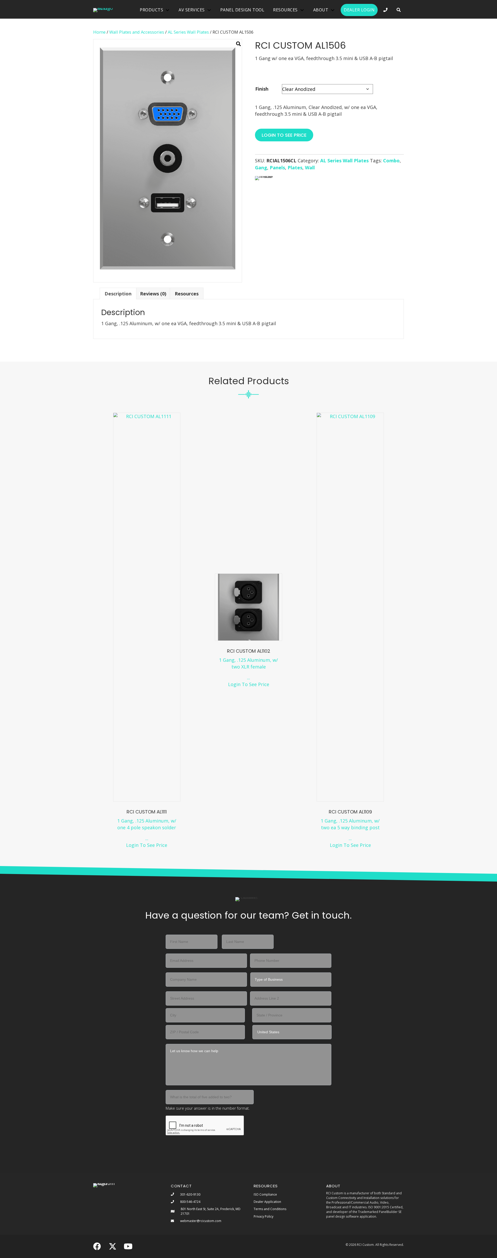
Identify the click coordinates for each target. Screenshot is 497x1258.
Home (99, 32)
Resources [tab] (187, 293)
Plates (295, 167)
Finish (261, 89)
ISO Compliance (265, 1194)
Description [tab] (118, 293)
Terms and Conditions (270, 1209)
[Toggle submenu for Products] (167, 10)
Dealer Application (267, 1201)
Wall (310, 167)
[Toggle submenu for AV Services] (209, 10)
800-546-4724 (190, 1201)
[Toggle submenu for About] (332, 10)
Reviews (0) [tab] (153, 293)
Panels (277, 167)
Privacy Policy (263, 1216)
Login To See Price (146, 845)
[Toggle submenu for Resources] (302, 10)
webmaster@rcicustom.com (200, 1221)
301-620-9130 (190, 1194)
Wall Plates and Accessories (136, 32)
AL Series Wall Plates (188, 32)
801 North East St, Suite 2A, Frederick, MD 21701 (210, 1211)
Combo (391, 160)
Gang (261, 167)
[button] (398, 10)
